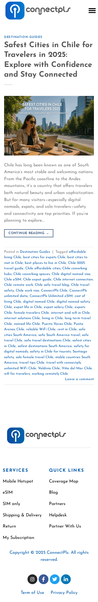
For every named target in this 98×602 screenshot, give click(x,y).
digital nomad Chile (39, 301)
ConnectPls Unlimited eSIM (51, 296)
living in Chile (52, 318)
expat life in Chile (28, 307)
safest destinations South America (45, 346)
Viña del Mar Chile (77, 368)
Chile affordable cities (42, 268)
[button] (92, 11)
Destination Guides (23, 37)
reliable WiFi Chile (41, 329)
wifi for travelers (17, 374)
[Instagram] (32, 579)
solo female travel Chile (34, 357)
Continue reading (28, 233)
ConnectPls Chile (54, 290)
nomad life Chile (27, 324)
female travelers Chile (31, 313)
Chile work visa (27, 290)
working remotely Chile (50, 374)
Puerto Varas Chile (57, 324)
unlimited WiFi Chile (20, 368)
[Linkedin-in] (66, 579)
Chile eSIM (12, 279)
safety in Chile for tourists (50, 351)
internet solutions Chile (22, 318)
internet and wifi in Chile (70, 313)
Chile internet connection (73, 279)
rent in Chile (67, 329)
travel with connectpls (63, 362)
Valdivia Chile (49, 368)
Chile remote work (18, 285)
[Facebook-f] (43, 579)
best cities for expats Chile (44, 257)
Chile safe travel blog (52, 285)
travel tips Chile (31, 362)
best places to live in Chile (45, 263)
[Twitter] (55, 579)
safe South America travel (59, 335)
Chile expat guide (37, 279)
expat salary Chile (58, 307)
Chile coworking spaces (31, 274)
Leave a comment (79, 379)
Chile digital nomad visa (71, 274)
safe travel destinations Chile (47, 340)
